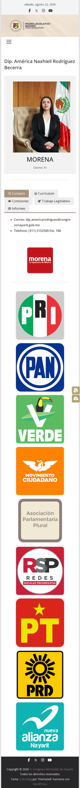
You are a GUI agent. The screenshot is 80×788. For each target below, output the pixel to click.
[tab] (16, 193)
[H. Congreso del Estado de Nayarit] (40, 17)
